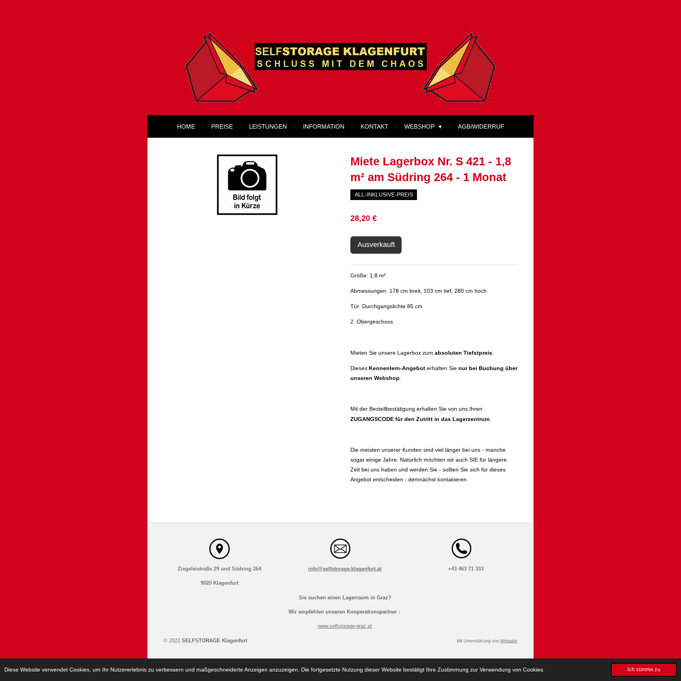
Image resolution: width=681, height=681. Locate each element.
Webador (508, 640)
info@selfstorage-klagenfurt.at (344, 569)
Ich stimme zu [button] (643, 669)
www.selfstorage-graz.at (345, 626)
